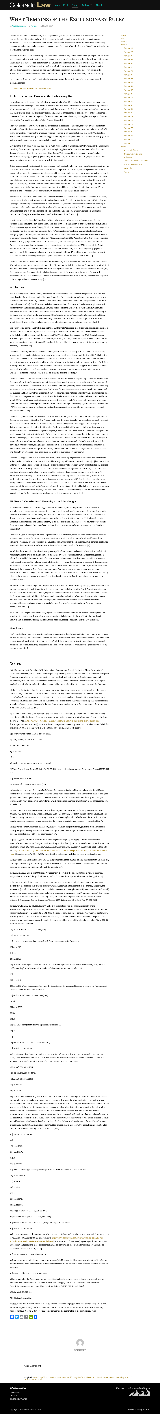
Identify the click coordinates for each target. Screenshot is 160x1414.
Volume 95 (128, 59)
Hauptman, (32, 88)
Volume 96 (128, 55)
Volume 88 (128, 86)
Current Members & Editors (136, 160)
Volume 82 (128, 109)
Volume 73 (128, 143)
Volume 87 (128, 90)
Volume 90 (128, 78)
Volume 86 (128, 94)
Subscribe (128, 168)
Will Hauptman (19, 26)
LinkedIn (13, 1395)
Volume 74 (128, 139)
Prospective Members (133, 164)
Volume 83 (128, 105)
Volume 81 (128, 112)
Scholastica (15, 1392)
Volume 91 (128, 75)
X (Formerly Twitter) (18, 1399)
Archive (85, 5)
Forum (75, 5)
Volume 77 (128, 128)
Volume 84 (128, 101)
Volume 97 (128, 52)
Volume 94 (128, 63)
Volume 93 (128, 67)
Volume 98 (128, 48)
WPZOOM (146, 1410)
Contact (127, 172)
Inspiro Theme (134, 1410)
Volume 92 (128, 71)
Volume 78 (128, 124)
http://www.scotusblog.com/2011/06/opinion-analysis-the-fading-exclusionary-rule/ (62, 721)
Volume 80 (128, 116)
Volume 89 (128, 82)
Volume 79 (128, 120)
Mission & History (132, 150)
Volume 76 (128, 131)
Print (65, 5)
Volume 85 (128, 97)
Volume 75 (128, 135)
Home (57, 5)
